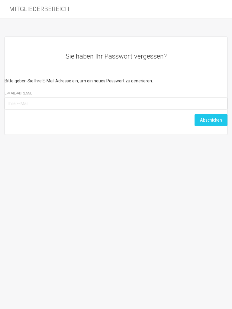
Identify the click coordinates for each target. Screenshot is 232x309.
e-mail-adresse (18, 93)
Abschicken (211, 120)
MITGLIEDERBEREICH (39, 9)
